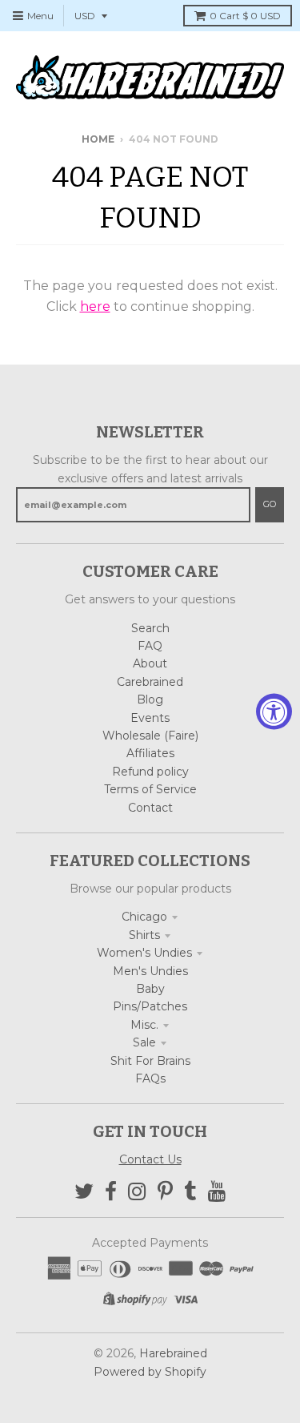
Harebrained (173, 1353)
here (95, 306)
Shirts (144, 935)
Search (150, 628)
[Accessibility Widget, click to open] (274, 712)
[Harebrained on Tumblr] (190, 1192)
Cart (245, 16)
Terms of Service (150, 789)
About (150, 663)
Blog (150, 699)
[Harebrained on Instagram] (137, 1192)
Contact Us (150, 1159)
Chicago (144, 916)
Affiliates (150, 753)
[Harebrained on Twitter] (84, 1192)
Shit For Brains (150, 1061)
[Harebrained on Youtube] (217, 1192)
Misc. (144, 1025)
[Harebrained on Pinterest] (165, 1192)
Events (150, 718)
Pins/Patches (150, 1006)
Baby (150, 989)
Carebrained (150, 682)
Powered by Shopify (150, 1372)
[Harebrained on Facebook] (111, 1192)
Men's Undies (150, 971)
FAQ (150, 646)
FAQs (150, 1078)
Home (98, 139)
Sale (144, 1042)
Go (269, 504)
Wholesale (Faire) (150, 735)
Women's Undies (144, 952)
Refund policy (150, 771)
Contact (150, 807)
